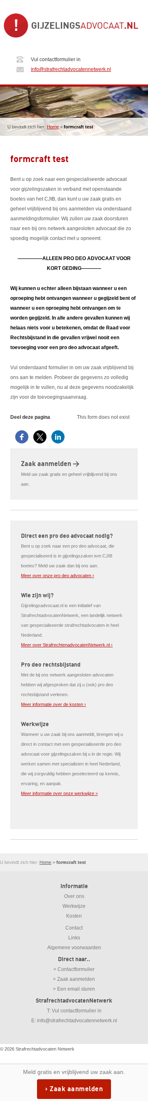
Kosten (74, 916)
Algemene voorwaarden (74, 947)
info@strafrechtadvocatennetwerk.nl (71, 69)
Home (53, 126)
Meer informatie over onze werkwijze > (59, 793)
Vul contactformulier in (77, 1011)
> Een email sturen (74, 989)
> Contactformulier (74, 969)
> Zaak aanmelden (74, 979)
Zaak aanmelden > (50, 464)
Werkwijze (74, 906)
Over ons (74, 896)
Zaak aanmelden (76, 1089)
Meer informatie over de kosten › (53, 704)
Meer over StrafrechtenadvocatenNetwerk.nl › (67, 644)
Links (74, 938)
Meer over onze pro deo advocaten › (57, 575)
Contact (74, 928)
